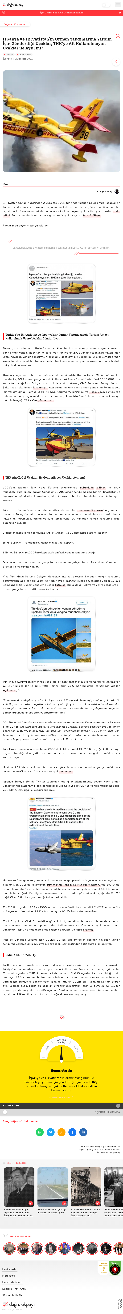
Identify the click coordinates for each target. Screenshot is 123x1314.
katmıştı (60, 585)
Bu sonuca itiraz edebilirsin (59, 1097)
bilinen (101, 487)
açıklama (9, 690)
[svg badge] (115, 1268)
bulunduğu (87, 487)
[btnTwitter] (50, 1132)
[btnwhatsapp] (39, 1132)
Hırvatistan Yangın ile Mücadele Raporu (73, 884)
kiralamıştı (40, 387)
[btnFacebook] (72, 1132)
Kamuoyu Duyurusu (90, 510)
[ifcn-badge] (103, 1268)
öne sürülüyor (92, 215)
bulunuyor (66, 771)
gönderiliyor (46, 400)
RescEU (94, 392)
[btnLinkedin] (83, 1132)
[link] (18, 1268)
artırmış (88, 929)
